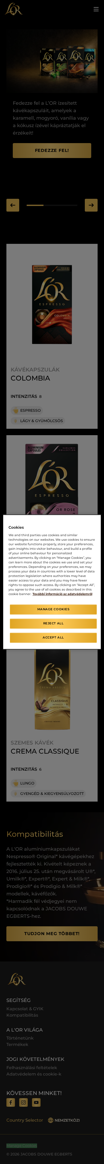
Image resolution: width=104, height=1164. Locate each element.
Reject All (53, 623)
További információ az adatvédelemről (62, 594)
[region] (52, 581)
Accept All (53, 638)
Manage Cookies (53, 609)
